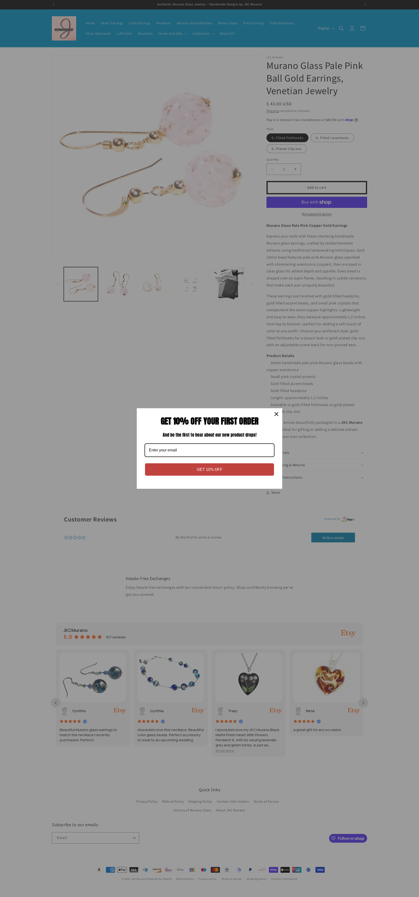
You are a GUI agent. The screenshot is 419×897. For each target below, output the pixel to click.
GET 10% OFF (209, 469)
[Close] (276, 414)
